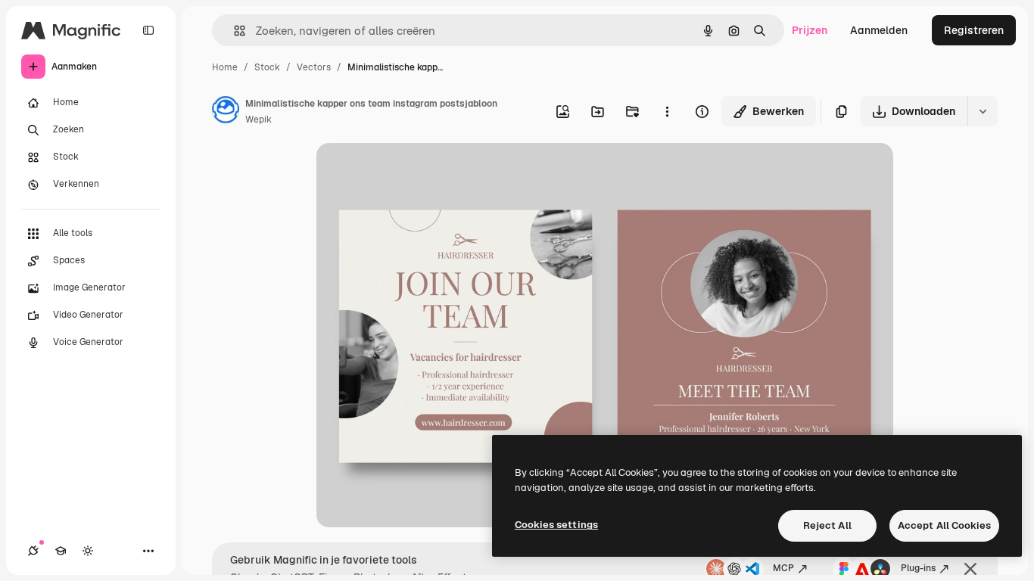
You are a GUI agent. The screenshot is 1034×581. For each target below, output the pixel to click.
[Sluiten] (970, 569)
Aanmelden (879, 30)
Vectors (314, 67)
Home (225, 67)
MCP (783, 568)
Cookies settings (556, 524)
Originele (416, 172)
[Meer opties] (667, 111)
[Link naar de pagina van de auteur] (225, 112)
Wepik (258, 119)
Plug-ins (918, 568)
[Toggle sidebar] (148, 30)
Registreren (974, 30)
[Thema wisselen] (88, 551)
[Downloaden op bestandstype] (982, 111)
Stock (267, 67)
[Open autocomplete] (233, 30)
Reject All (827, 525)
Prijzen (809, 30)
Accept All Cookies (944, 525)
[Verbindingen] (33, 551)
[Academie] (60, 551)
